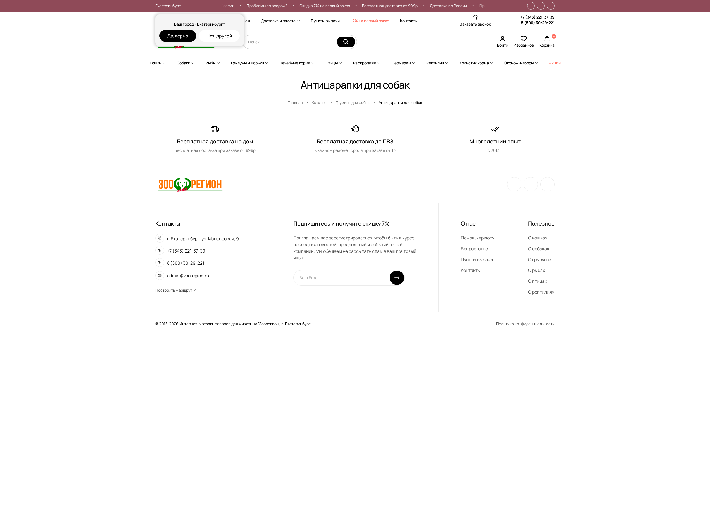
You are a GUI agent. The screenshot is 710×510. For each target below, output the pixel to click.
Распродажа (364, 62)
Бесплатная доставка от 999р (383, 5)
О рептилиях (541, 292)
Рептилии (435, 62)
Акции (555, 62)
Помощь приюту (477, 238)
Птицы (332, 62)
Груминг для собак (353, 102)
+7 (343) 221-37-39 (537, 17)
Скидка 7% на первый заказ (318, 5)
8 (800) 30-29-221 (538, 22)
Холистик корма (474, 62)
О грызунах (539, 259)
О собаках (538, 249)
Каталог (319, 102)
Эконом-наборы (519, 62)
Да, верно (177, 36)
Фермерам (401, 62)
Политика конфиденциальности (525, 323)
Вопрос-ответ (475, 249)
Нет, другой (219, 36)
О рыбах (536, 270)
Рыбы (211, 62)
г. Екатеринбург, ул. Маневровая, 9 (203, 239)
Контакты (409, 20)
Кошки (155, 62)
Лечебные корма (294, 62)
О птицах (537, 281)
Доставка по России (441, 5)
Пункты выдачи (325, 20)
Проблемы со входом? (260, 5)
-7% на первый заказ (370, 20)
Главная (295, 102)
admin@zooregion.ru (188, 275)
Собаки (183, 62)
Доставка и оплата (278, 20)
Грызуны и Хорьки (247, 62)
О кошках (537, 238)
